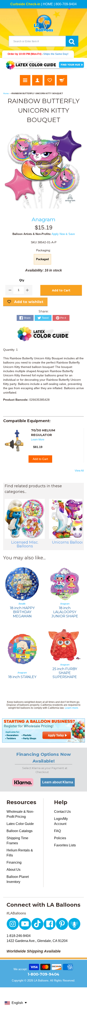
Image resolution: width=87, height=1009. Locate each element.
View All (79, 470)
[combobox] (37, 41)
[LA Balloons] (43, 23)
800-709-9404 (66, 4)
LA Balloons (41, 980)
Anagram (43, 219)
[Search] (72, 41)
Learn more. (72, 707)
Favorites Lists (65, 845)
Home (6, 93)
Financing (14, 862)
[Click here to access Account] (37, 80)
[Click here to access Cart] (62, 80)
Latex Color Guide (20, 824)
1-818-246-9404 (19, 936)
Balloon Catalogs (20, 831)
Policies (60, 838)
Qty (21, 280)
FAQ (57, 831)
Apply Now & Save (63, 234)
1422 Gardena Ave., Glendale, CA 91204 (37, 941)
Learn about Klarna (57, 782)
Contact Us (62, 811)
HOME (48, 4)
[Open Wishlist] (49, 80)
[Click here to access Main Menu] (25, 80)
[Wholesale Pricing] (43, 730)
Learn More (37, 439)
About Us (13, 869)
